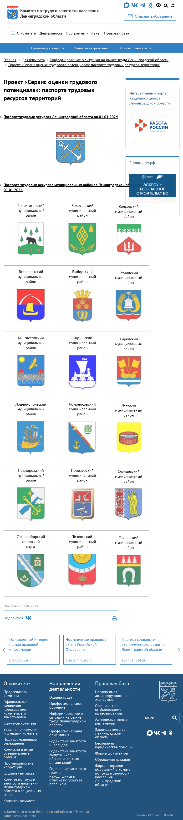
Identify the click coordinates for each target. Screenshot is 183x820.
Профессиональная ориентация (65, 733)
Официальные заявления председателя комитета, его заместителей (15, 709)
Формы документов (111, 753)
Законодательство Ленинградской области (110, 733)
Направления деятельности (64, 686)
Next (179, 650)
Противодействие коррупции (18, 765)
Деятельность (51, 33)
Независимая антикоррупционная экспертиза (112, 695)
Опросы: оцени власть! (135, 48)
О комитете (26, 33)
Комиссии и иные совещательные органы (18, 753)
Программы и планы (83, 33)
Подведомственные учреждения (20, 741)
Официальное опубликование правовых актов (108, 709)
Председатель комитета (15, 693)
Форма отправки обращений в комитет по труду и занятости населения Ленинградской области (113, 775)
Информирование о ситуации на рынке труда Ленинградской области (109, 59)
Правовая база (116, 33)
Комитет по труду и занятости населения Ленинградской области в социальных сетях (22, 787)
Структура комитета (20, 723)
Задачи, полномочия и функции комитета (21, 731)
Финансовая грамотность (91, 50)
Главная (10, 59)
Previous (3, 650)
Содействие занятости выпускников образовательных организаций (67, 757)
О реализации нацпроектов (47, 50)
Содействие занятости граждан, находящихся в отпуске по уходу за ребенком (67, 776)
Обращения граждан (112, 759)
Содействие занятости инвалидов (67, 743)
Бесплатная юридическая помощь (113, 745)
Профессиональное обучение (65, 705)
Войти (168, 815)
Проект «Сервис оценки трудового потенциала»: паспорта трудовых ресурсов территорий (84, 64)
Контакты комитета (20, 800)
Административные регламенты (111, 721)
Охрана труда (60, 697)
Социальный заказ (19, 773)
